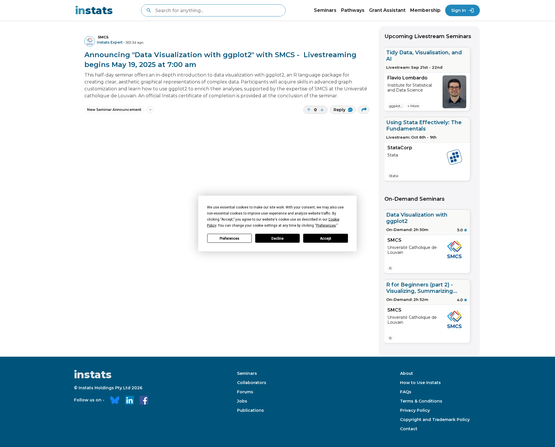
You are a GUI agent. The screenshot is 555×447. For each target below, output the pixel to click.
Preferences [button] (326, 226)
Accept (325, 238)
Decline (277, 238)
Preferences (229, 238)
